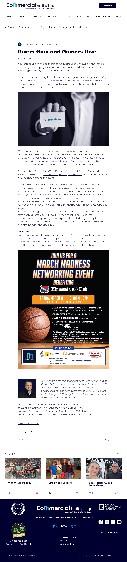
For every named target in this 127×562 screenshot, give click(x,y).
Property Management (61, 27)
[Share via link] (31, 432)
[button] (118, 27)
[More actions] (107, 44)
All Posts (9, 27)
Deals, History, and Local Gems (100, 484)
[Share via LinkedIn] (25, 432)
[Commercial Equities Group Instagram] (107, 522)
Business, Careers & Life (28, 423)
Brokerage (24, 27)
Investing (39, 27)
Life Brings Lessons (61, 483)
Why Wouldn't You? (19, 483)
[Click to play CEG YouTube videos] (119, 522)
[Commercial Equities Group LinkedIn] (113, 522)
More (81, 27)
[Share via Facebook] (19, 432)
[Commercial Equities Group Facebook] (100, 522)
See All (119, 454)
